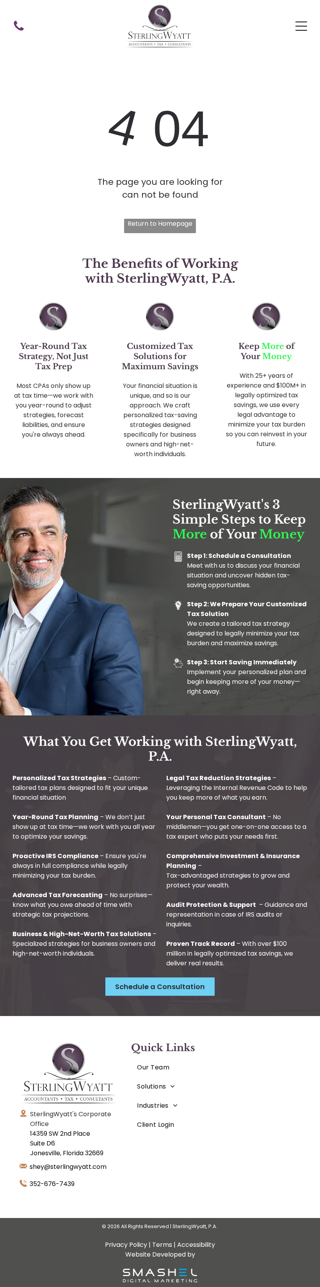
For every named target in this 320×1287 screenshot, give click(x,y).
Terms (162, 1244)
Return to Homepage (160, 223)
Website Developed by (160, 1254)
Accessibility (196, 1244)
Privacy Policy (126, 1244)
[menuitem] (167, 1067)
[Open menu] (301, 26)
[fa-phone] (18, 30)
